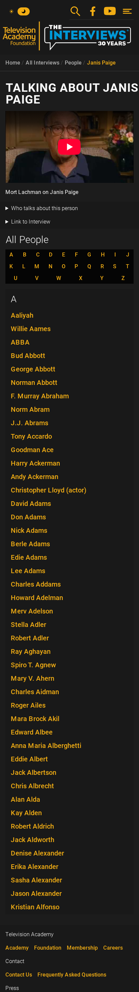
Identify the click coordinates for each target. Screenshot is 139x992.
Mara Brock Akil (35, 719)
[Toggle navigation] (127, 11)
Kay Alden (26, 813)
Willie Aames (31, 329)
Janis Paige (101, 62)
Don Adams (28, 517)
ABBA (20, 342)
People (73, 62)
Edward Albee (32, 732)
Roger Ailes (28, 705)
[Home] (69, 39)
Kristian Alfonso (35, 907)
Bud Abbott (28, 356)
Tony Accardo (31, 436)
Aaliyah (22, 315)
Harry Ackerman (35, 463)
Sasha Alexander (36, 880)
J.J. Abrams (29, 423)
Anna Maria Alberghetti (46, 746)
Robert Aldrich (32, 826)
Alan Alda (25, 799)
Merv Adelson (32, 611)
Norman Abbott (34, 383)
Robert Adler (30, 638)
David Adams (31, 504)
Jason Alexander (36, 893)
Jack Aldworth (32, 840)
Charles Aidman (35, 692)
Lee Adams (28, 571)
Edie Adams (29, 557)
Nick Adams (29, 530)
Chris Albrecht (32, 786)
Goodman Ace (32, 450)
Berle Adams (30, 544)
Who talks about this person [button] (44, 208)
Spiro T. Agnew (33, 665)
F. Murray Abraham (40, 396)
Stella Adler (28, 625)
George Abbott (33, 369)
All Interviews (42, 62)
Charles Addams (36, 584)
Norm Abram (30, 409)
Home (12, 62)
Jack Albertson (33, 772)
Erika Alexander (34, 867)
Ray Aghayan (31, 651)
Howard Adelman (37, 598)
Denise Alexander (37, 853)
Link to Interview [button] (30, 222)
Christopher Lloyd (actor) (48, 490)
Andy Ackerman (34, 477)
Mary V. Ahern (32, 678)
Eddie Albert (29, 759)
